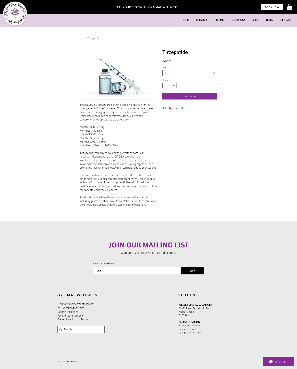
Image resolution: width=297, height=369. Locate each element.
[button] (289, 7)
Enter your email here (103, 263)
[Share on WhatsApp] (176, 108)
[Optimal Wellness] (15, 13)
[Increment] (174, 85)
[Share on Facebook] (164, 108)
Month (166, 67)
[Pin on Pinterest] (170, 108)
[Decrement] (165, 85)
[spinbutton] (169, 85)
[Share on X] (182, 108)
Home (83, 38)
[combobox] (189, 73)
